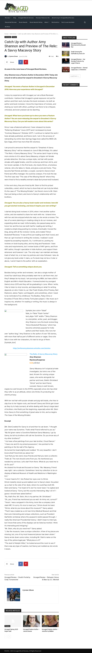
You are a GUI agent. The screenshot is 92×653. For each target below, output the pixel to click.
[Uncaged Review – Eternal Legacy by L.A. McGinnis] (66, 69)
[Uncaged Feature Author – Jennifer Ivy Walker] (50, 621)
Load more (74, 76)
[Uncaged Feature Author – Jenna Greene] (31, 621)
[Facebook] (20, 62)
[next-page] (9, 636)
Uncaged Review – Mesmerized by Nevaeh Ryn (78, 45)
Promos (14, 37)
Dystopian (27, 626)
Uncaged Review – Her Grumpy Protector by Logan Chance (78, 61)
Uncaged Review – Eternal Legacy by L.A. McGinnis (79, 68)
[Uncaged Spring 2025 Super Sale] (12, 621)
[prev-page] (5, 636)
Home (6, 34)
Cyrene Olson (13, 56)
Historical (45, 626)
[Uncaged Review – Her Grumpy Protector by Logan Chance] (66, 61)
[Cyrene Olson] (5, 56)
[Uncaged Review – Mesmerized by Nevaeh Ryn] (66, 45)
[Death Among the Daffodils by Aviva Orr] (66, 53)
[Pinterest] (26, 62)
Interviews (13, 34)
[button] (85, 22)
